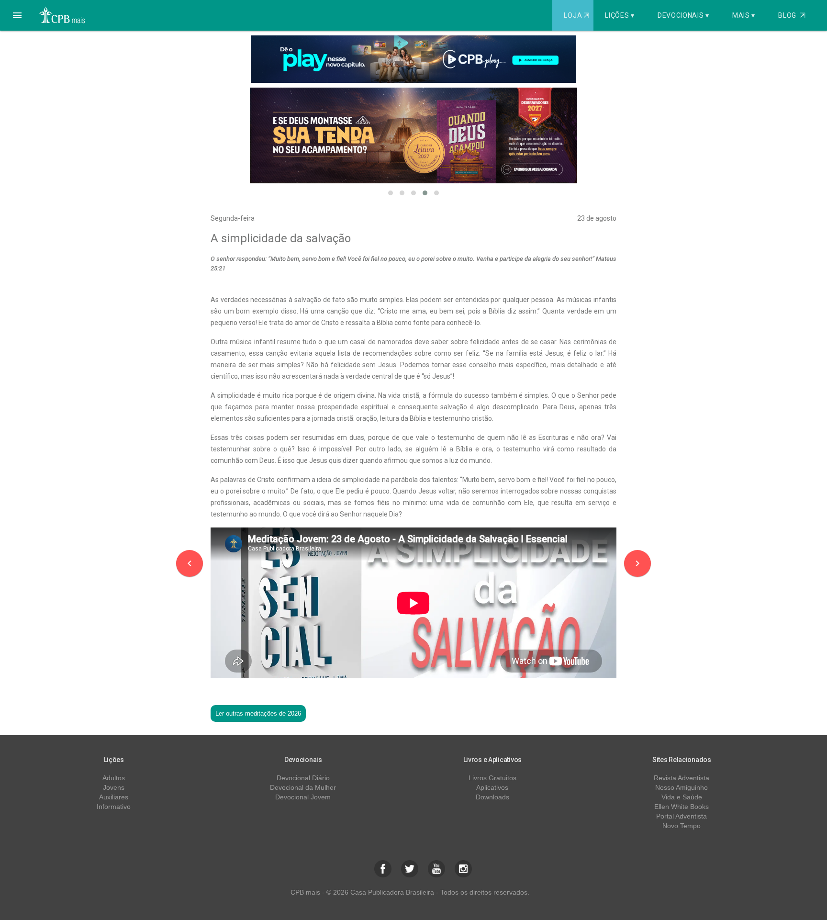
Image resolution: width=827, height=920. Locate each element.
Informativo (114, 806)
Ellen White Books (681, 806)
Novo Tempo (681, 826)
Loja (576, 15)
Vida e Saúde (681, 797)
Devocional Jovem (303, 797)
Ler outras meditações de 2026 (258, 713)
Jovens (113, 787)
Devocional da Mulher (303, 787)
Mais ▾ (743, 15)
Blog (791, 15)
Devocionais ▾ (683, 15)
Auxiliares (113, 797)
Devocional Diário (303, 778)
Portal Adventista (681, 816)
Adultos (113, 778)
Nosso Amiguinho (681, 787)
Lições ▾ (620, 15)
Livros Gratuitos (492, 778)
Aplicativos (492, 787)
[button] (17, 15)
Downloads (492, 797)
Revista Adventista (681, 778)
